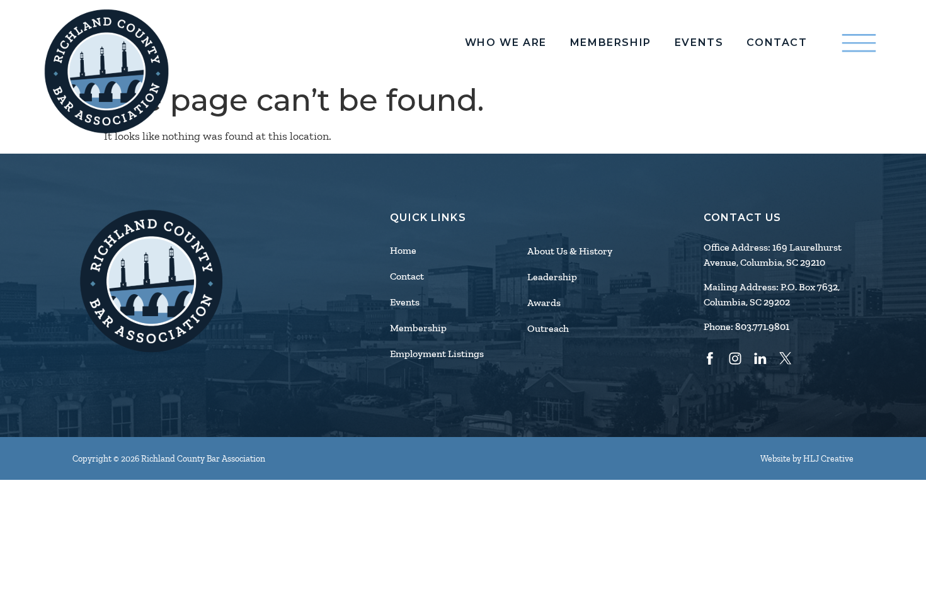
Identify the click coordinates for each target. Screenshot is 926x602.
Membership (610, 43)
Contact (776, 43)
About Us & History (569, 251)
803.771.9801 (762, 326)
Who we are (506, 43)
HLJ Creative (828, 458)
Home (403, 250)
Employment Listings (437, 354)
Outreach (548, 328)
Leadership (552, 277)
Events (699, 43)
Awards (544, 303)
